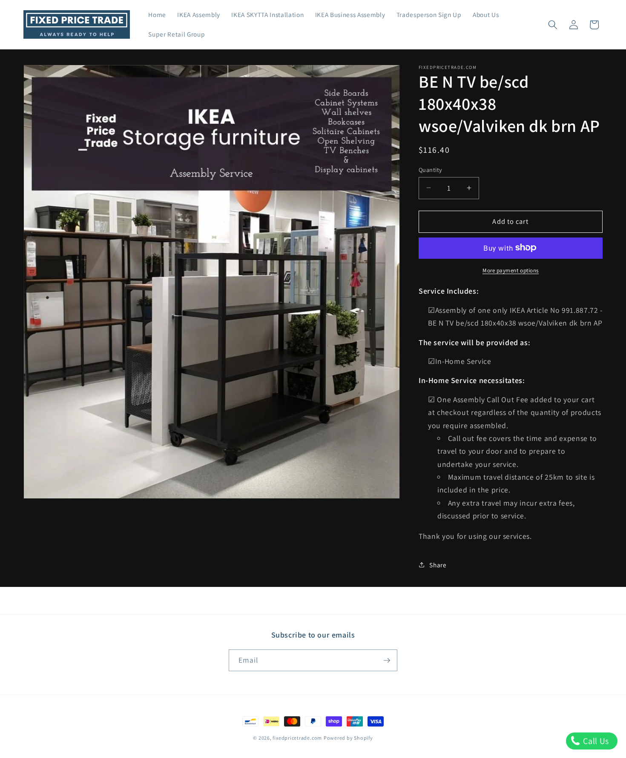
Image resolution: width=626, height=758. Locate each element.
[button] (553, 24)
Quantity (430, 169)
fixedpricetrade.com (297, 738)
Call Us (595, 741)
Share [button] (437, 564)
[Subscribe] (386, 660)
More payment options (510, 270)
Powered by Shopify (348, 738)
